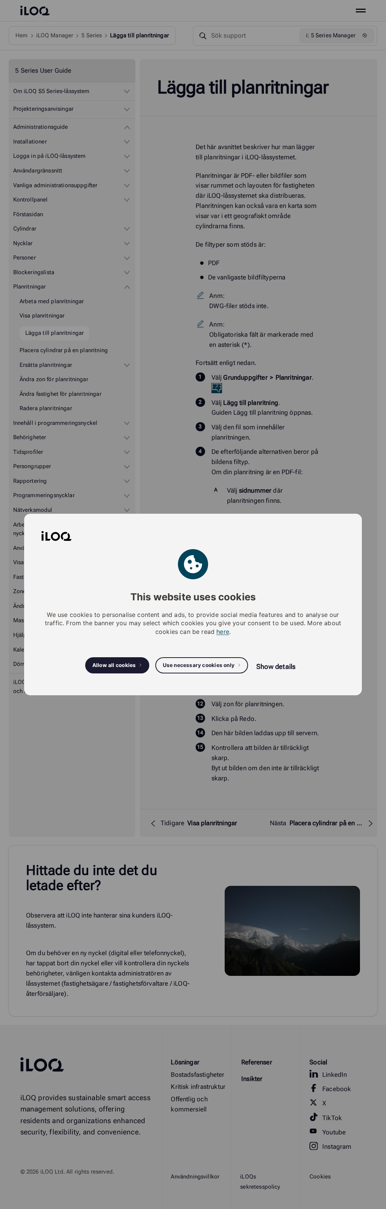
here (222, 631)
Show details (276, 666)
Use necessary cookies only (199, 665)
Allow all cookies (114, 665)
